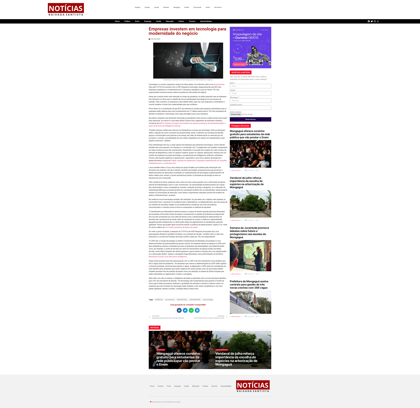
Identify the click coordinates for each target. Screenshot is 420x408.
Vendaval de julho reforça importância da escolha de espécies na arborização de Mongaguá (247, 182)
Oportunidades (206, 21)
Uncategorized (222, 350)
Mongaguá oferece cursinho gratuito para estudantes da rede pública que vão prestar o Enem (250, 134)
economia (169, 299)
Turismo (192, 21)
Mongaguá (176, 7)
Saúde (158, 21)
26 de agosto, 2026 (164, 368)
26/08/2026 (250, 170)
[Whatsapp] (378, 21)
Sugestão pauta (236, 105)
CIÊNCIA (159, 299)
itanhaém (166, 7)
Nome (232, 83)
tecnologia (208, 299)
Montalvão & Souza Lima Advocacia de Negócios (168, 257)
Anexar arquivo (235, 112)
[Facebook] (369, 21)
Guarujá (156, 7)
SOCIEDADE (195, 299)
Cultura (181, 21)
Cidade (232, 90)
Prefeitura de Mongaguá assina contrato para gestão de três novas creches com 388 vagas (249, 284)
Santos (208, 7)
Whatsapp (234, 97)
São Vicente (217, 7)
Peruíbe (186, 7)
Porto (137, 21)
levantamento (219, 84)
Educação (170, 21)
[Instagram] (375, 21)
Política (127, 21)
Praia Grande (197, 7)
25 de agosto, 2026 (223, 368)
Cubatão (147, 7)
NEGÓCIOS (182, 299)
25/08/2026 (250, 220)
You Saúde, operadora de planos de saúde (181, 227)
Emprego (147, 21)
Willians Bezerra (236, 170)
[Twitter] (372, 21)
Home (117, 21)
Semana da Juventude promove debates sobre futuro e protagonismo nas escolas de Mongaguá (249, 232)
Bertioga (137, 7)
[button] (179, 310)
